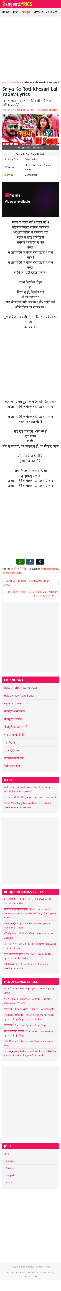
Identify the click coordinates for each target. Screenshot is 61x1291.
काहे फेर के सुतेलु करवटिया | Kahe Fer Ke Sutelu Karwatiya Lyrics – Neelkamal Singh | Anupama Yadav (30, 913)
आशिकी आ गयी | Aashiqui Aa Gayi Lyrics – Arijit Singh (29, 1043)
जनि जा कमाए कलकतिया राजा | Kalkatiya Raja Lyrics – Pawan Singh (30, 945)
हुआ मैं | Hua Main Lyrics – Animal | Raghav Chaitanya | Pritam (27, 1000)
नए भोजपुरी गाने (12, 703)
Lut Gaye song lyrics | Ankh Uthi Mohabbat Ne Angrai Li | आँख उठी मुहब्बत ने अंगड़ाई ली (30, 1053)
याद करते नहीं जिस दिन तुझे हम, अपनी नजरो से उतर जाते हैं (30, 797)
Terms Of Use (31, 1276)
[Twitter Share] (40, 562)
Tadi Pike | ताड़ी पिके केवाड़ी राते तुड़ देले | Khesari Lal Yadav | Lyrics (32, 593)
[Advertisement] (30, 47)
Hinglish (10, 1175)
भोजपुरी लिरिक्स (15, 82)
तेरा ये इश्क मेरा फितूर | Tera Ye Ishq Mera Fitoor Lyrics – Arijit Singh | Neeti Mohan (28, 1017)
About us (20, 1272)
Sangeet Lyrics (26, 1266)
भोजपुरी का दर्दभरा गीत (16, 727)
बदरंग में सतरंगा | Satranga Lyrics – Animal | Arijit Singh (29, 990)
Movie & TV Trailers (45, 12)
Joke (6, 1153)
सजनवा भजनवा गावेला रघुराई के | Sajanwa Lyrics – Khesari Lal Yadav (28, 901)
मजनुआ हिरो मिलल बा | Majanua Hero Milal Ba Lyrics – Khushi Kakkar (27, 956)
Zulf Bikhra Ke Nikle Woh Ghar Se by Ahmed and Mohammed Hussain (28, 789)
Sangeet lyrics (43, 1266)
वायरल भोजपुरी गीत (14, 734)
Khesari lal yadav (12, 573)
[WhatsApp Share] (20, 562)
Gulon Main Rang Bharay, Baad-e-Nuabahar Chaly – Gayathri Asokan (28, 805)
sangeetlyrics (49, 109)
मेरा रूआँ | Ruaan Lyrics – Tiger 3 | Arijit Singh (28, 1008)
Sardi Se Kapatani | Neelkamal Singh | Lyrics (27, 582)
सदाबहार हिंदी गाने (14, 758)
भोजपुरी (26, 12)
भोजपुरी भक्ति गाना (14, 711)
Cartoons (10, 1168)
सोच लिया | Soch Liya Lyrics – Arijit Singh (25, 1025)
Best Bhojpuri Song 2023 (20, 688)
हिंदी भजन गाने (12, 766)
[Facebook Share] (30, 562)
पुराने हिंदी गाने (11, 750)
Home (5, 12)
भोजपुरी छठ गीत (13, 719)
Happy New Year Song (19, 695)
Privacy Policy (47, 1272)
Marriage (10, 1160)
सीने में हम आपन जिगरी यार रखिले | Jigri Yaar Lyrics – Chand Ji (29, 935)
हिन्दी (15, 12)
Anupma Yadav (49, 568)
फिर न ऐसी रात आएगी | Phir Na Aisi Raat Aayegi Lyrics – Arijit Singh (28, 1033)
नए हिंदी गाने (10, 742)
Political (9, 1182)
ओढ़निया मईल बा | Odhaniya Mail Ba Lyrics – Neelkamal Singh (27, 925)
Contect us (32, 1272)
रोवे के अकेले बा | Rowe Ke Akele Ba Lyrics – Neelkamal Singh (27, 966)
